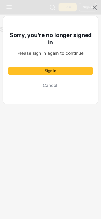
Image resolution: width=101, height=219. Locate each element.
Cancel (50, 85)
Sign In (50, 71)
